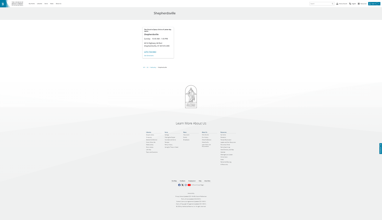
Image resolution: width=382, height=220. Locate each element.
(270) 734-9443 (150, 52)
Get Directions (149, 55)
